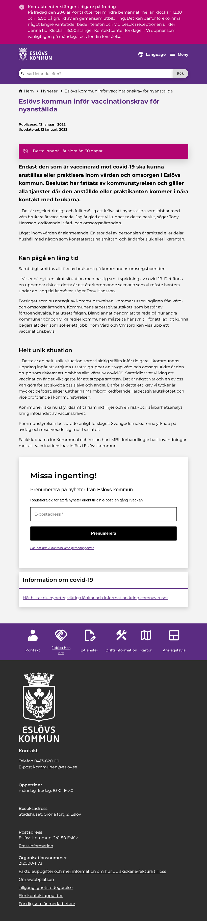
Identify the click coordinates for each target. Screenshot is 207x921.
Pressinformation (36, 845)
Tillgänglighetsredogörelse (46, 887)
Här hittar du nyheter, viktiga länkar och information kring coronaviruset (95, 597)
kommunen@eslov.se (55, 767)
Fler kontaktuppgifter (41, 895)
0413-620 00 (46, 761)
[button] (10, 911)
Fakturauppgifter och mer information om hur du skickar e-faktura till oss (92, 871)
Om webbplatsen (36, 879)
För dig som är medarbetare (47, 903)
